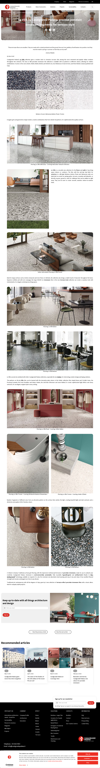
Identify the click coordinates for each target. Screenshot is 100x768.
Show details (22, 765)
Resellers (68, 715)
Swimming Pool (55, 731)
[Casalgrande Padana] (12, 7)
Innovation (23, 721)
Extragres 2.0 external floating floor (57, 727)
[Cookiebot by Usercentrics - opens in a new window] (9, 765)
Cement (37, 729)
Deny (87, 762)
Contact (68, 718)
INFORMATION (86, 711)
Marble (37, 718)
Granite (37, 732)
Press (67, 721)
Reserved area (85, 718)
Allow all (88, 754)
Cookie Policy (85, 724)
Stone (37, 715)
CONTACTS (69, 711)
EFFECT (37, 711)
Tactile (52, 736)
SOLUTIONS (54, 711)
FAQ (83, 715)
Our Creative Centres (72, 724)
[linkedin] (54, 30)
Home (4, 12)
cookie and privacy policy (55, 761)
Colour (37, 726)
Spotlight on (9, 711)
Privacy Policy (85, 721)
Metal (37, 721)
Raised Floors (54, 723)
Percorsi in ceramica (10, 723)
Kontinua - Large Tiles (57, 715)
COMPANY (23, 711)
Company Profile (24, 715)
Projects (7, 731)
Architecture (23, 718)
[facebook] (50, 30)
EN (92, 2)
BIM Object (7, 729)
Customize (87, 758)
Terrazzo (37, 735)
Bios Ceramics (54, 733)
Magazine (9, 12)
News (14, 12)
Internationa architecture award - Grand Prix (11, 716)
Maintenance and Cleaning (55, 740)
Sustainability (8, 720)
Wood (37, 724)
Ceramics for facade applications (56, 719)
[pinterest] (46, 30)
